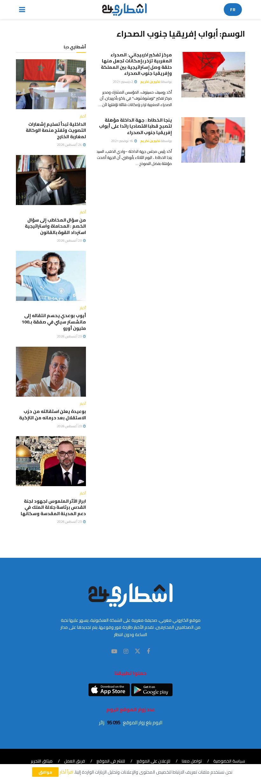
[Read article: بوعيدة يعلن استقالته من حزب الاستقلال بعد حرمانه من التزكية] (51, 372)
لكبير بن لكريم (150, 82)
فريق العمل (74, 761)
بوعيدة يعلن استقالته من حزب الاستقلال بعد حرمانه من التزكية (52, 414)
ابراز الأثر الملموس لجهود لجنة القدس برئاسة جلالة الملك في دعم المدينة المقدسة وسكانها (53, 507)
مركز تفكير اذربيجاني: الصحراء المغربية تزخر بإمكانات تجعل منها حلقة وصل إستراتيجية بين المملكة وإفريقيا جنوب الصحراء (136, 64)
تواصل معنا (192, 761)
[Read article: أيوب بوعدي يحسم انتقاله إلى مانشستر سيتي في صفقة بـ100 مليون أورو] (51, 276)
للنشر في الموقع (110, 761)
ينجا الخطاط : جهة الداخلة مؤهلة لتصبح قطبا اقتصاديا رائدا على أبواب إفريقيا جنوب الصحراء (135, 126)
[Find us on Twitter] (137, 651)
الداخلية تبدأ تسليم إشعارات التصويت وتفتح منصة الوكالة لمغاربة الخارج (56, 130)
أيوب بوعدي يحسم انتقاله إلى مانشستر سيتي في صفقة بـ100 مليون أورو (54, 321)
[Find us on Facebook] (148, 651)
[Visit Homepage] (124, 9)
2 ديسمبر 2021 (123, 82)
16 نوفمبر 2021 (122, 141)
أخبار (83, 116)
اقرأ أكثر (66, 772)
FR (233, 9)
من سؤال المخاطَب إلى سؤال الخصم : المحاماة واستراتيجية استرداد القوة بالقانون (55, 226)
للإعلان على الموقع (153, 761)
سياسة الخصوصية (229, 761)
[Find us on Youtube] (114, 651)
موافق (45, 772)
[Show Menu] (22, 9)
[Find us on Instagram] (125, 651)
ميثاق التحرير (42, 761)
